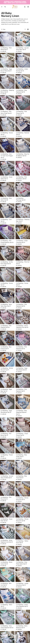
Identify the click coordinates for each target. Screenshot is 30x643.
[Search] (5, 6)
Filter (4, 29)
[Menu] (2, 7)
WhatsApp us (26, 639)
